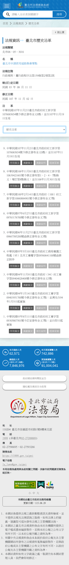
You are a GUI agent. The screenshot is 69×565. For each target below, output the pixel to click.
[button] (59, 32)
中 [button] (33, 493)
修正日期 (7, 94)
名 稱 (7, 59)
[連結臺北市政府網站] (50, 485)
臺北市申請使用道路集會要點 (20, 63)
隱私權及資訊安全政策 (34, 386)
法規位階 (7, 71)
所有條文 (14, 163)
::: (2, 21)
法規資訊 (18, 23)
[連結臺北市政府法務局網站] (34, 408)
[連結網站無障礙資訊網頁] (25, 485)
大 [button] (38, 493)
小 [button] (29, 493)
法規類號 (7, 47)
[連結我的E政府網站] (41, 485)
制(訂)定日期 (10, 82)
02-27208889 (28, 438)
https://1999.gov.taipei (18, 455)
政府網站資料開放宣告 (34, 378)
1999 (5, 438)
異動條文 (28, 163)
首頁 (5, 23)
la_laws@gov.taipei (15, 464)
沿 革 (7, 105)
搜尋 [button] (59, 14)
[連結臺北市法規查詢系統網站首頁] (33, 5)
